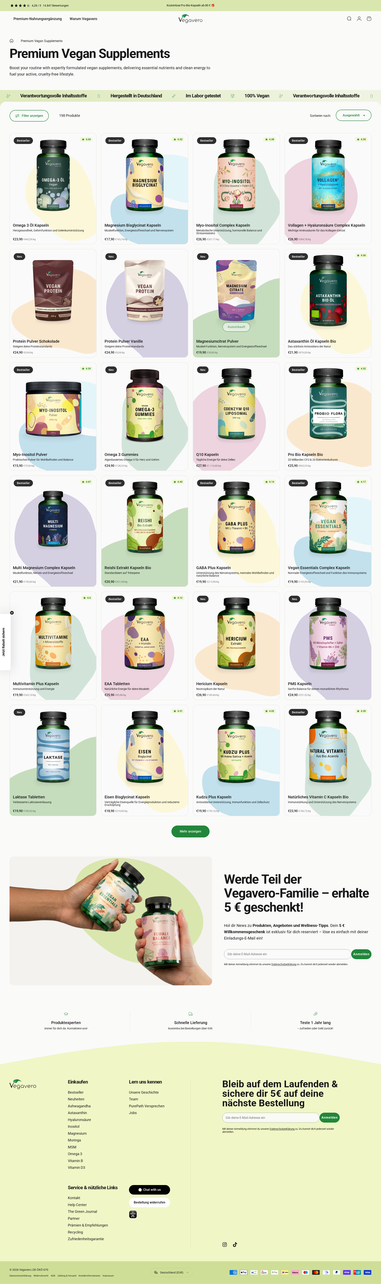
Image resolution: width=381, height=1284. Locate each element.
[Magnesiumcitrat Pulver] (236, 292)
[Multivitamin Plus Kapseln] (53, 635)
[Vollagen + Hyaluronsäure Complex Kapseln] (328, 176)
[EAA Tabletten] (144, 635)
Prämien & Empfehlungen (88, 1225)
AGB (53, 1275)
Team (133, 1099)
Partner (74, 1218)
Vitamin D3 (76, 1167)
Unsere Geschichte (144, 1092)
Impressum (108, 1275)
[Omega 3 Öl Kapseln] (53, 176)
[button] (5, 642)
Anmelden (361, 954)
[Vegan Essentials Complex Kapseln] (328, 519)
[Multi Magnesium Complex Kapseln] (53, 519)
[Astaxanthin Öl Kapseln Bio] (328, 292)
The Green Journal (82, 1211)
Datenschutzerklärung (283, 964)
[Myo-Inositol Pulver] (53, 405)
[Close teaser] (12, 613)
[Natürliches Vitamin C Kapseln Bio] (328, 748)
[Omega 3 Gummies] (144, 405)
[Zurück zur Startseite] (11, 41)
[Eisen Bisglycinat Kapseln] (144, 748)
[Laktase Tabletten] (53, 748)
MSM (72, 1147)
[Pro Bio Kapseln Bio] (328, 405)
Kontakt (74, 1198)
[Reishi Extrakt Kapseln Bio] (144, 519)
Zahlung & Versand (67, 1275)
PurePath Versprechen (147, 1106)
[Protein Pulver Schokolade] (53, 292)
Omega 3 (75, 1154)
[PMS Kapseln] (328, 635)
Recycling (75, 1232)
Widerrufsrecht (41, 1275)
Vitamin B (75, 1161)
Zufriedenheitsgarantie (86, 1239)
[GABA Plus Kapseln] (236, 519)
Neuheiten (76, 1099)
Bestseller (76, 1092)
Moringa (74, 1140)
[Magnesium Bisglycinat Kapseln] (144, 176)
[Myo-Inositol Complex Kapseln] (236, 176)
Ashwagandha (79, 1106)
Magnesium (77, 1133)
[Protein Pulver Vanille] (144, 292)
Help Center (77, 1205)
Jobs (133, 1113)
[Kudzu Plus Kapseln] (236, 748)
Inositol (73, 1126)
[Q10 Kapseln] (236, 405)
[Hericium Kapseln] (236, 635)
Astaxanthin (77, 1113)
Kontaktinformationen (89, 1275)
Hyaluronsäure (79, 1120)
